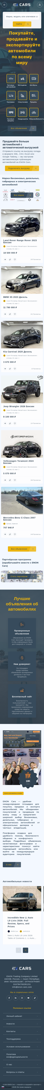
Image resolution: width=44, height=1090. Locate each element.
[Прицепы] (33, 95)
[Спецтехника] (22, 95)
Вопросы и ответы (15, 1072)
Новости (10, 1024)
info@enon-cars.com (22, 987)
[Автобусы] (33, 78)
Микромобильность (36, 119)
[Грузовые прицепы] (11, 112)
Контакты (10, 1031)
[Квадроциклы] (22, 112)
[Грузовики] (11, 95)
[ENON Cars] (22, 4)
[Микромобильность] (33, 112)
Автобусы (33, 85)
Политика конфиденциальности (17, 1055)
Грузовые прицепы (10, 120)
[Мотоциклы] (22, 78)
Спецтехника (23, 102)
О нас (9, 1064)
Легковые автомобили (11, 86)
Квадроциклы (23, 119)
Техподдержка (13, 1039)
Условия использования (18, 1047)
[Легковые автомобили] (11, 78)
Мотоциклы (22, 85)
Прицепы (33, 102)
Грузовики (10, 102)
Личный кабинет (14, 1016)
